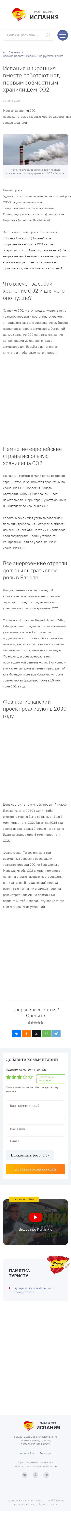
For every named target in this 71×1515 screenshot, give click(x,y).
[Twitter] (36, 1033)
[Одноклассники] (26, 1033)
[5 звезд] (41, 1022)
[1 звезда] (29, 1022)
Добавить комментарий (35, 1169)
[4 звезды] (38, 1022)
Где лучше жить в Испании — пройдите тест (34, 1290)
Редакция (45, 1453)
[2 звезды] (32, 1022)
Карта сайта (27, 1453)
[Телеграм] (46, 1475)
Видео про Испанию (35, 1229)
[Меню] (62, 35)
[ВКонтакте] (16, 1033)
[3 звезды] (35, 1022)
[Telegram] (56, 1033)
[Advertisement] (35, 399)
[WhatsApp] (46, 1033)
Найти (48, 35)
